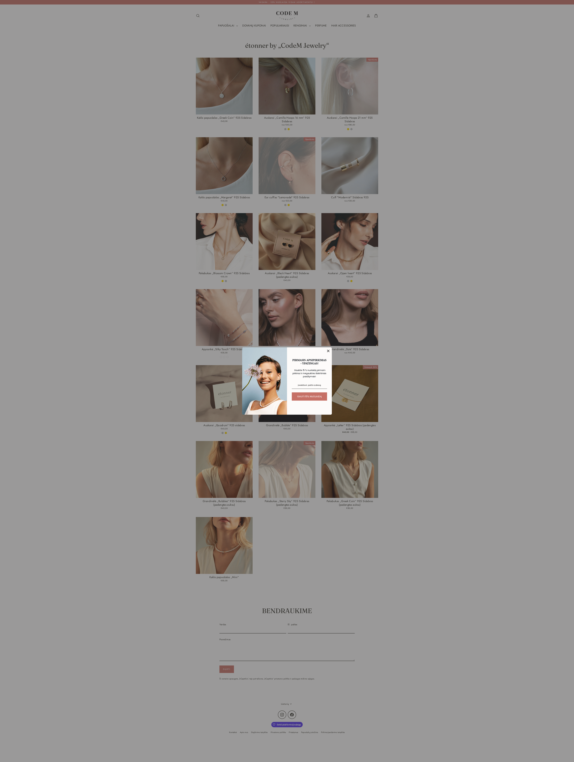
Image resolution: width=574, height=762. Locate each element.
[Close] (328, 351)
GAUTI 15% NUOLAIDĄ (309, 396)
